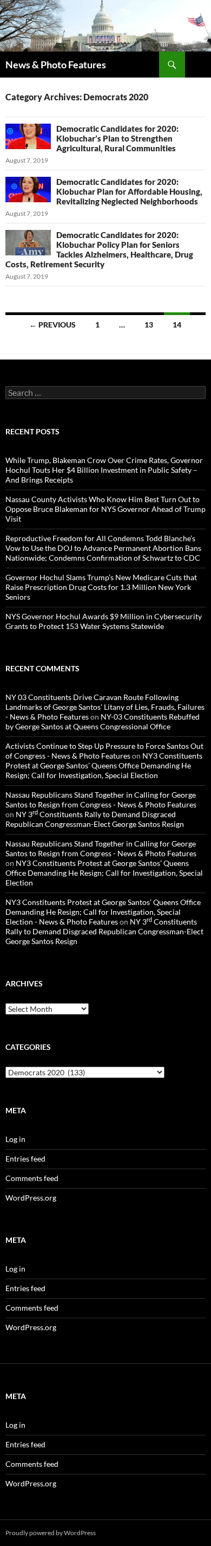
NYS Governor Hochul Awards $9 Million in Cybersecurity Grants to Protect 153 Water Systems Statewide (103, 621)
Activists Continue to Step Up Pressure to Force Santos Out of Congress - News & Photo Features (104, 750)
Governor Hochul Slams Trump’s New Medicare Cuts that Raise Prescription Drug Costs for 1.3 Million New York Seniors (101, 587)
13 (148, 324)
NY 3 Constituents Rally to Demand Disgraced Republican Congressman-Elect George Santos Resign (94, 819)
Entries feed (25, 1158)
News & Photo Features (55, 64)
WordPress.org (30, 1197)
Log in (15, 1139)
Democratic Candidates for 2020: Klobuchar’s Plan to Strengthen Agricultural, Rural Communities (117, 138)
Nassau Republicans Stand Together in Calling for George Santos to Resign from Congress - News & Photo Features (100, 799)
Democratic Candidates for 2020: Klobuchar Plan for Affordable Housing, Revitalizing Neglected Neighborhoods (129, 191)
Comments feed (31, 1178)
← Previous (52, 324)
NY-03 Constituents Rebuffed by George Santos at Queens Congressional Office (102, 721)
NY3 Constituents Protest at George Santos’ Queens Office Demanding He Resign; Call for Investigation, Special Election (103, 765)
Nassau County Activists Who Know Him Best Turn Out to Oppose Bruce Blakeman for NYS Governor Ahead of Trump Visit (105, 509)
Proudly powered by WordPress (50, 1533)
